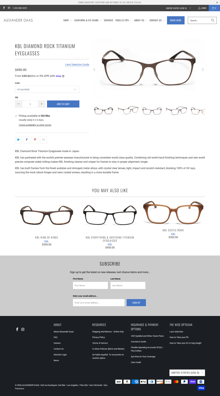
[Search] (213, 20)
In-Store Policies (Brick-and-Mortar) (108, 349)
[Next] (202, 69)
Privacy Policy (98, 337)
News (56, 360)
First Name (78, 279)
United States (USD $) (176, 8)
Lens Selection (176, 331)
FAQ (55, 337)
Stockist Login (60, 354)
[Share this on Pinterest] (35, 140)
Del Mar (61, 385)
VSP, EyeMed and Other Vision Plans (147, 336)
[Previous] (94, 69)
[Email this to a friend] (43, 140)
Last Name (115, 279)
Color (17, 83)
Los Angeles (72, 385)
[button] (67, 20)
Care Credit (136, 362)
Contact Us (59, 349)
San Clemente (95, 385)
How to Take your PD (179, 337)
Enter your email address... (85, 296)
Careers (57, 343)
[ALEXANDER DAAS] (18, 20)
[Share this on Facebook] (26, 140)
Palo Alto (84, 385)
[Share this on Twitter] (18, 140)
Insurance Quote (138, 341)
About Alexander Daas (64, 331)
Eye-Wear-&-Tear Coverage (143, 356)
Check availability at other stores (35, 125)
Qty (16, 97)
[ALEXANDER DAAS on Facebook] (3, 8)
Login (203, 8)
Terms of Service (100, 343)
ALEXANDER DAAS (30, 385)
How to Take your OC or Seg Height (185, 343)
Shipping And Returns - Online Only (108, 331)
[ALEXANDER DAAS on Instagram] (8, 8)
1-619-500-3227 (20, 8)
